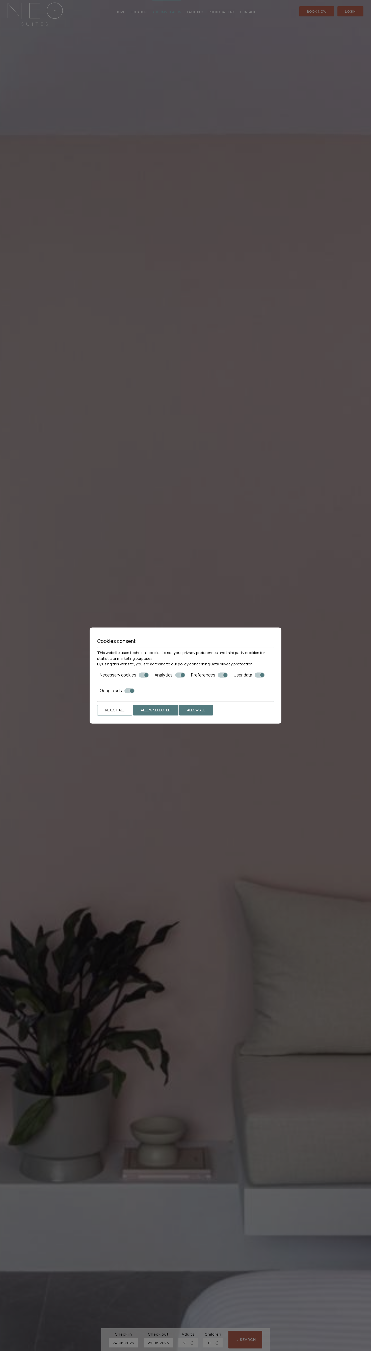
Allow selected (156, 710)
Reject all (114, 710)
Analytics (164, 675)
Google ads (111, 690)
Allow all (196, 710)
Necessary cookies (118, 675)
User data (243, 675)
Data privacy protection (231, 664)
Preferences (203, 675)
